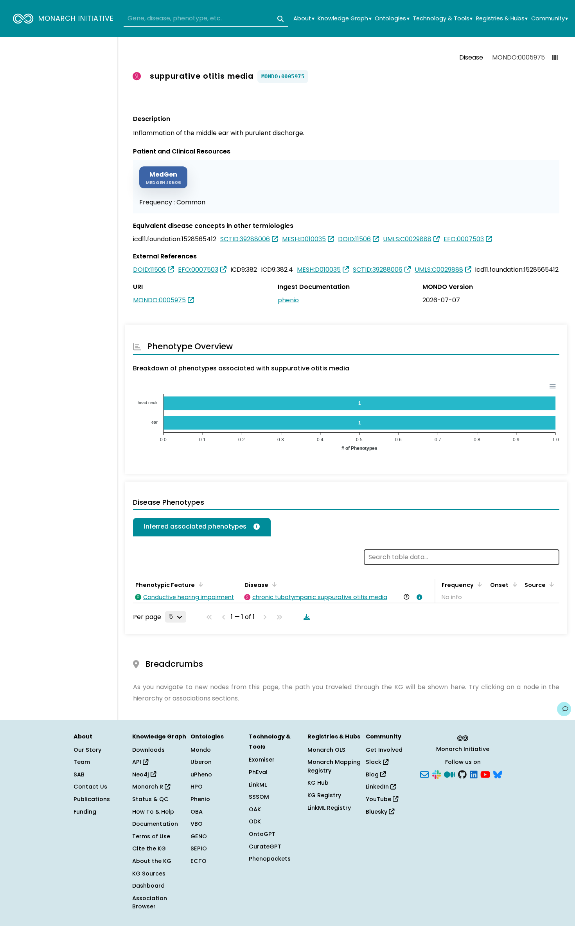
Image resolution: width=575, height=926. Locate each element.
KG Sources (148, 873)
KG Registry (324, 795)
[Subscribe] (424, 773)
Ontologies (392, 18)
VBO (196, 824)
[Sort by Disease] (273, 584)
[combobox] (206, 19)
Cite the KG (149, 848)
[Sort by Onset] (513, 584)
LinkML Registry (329, 808)
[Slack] (436, 773)
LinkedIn (378, 787)
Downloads (148, 750)
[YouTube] (485, 773)
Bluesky (377, 812)
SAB (79, 774)
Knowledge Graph (344, 18)
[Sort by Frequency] (478, 584)
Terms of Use (151, 836)
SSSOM (259, 797)
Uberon (201, 762)
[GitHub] (462, 773)
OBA (196, 812)
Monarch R (148, 787)
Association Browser (149, 902)
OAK (255, 809)
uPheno (201, 774)
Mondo (200, 750)
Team (82, 762)
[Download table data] (305, 617)
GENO (198, 836)
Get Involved (384, 750)
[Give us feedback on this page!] (564, 709)
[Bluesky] (497, 773)
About (303, 18)
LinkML (258, 785)
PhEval (258, 772)
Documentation (155, 824)
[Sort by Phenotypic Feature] (199, 584)
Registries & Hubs (502, 18)
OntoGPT (262, 834)
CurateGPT (265, 846)
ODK (255, 821)
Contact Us (90, 787)
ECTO (198, 861)
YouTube (379, 799)
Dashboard (148, 886)
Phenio (200, 799)
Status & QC (150, 799)
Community (549, 18)
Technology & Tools (443, 18)
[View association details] (418, 597)
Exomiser (262, 760)
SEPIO (198, 848)
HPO (196, 787)
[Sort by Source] (550, 584)
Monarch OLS (326, 750)
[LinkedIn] (474, 773)
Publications (92, 799)
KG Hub (318, 783)
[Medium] (449, 773)
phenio (288, 300)
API (137, 762)
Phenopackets (270, 859)
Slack (374, 762)
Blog (373, 774)
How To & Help (153, 812)
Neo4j (141, 774)
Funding (85, 812)
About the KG (151, 861)
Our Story (87, 750)
